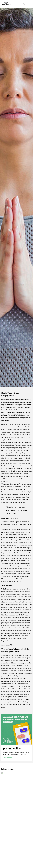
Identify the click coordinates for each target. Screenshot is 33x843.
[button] (24, 4)
